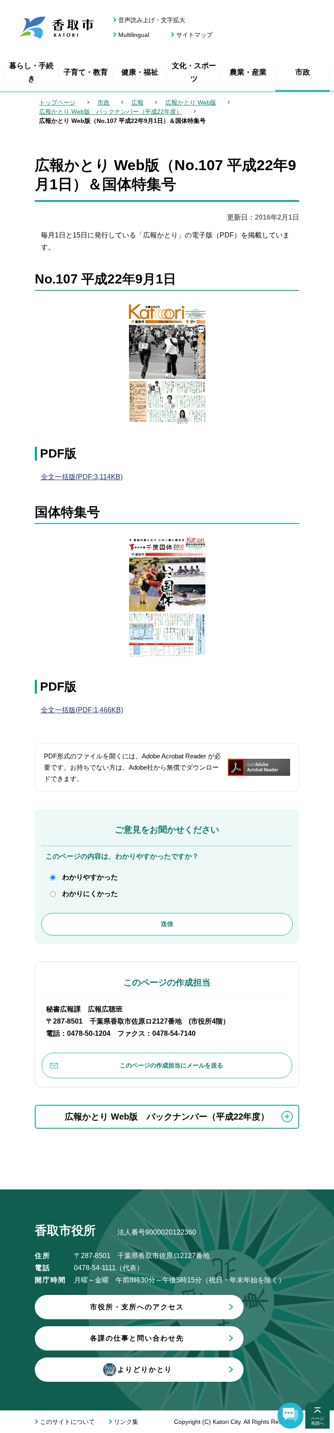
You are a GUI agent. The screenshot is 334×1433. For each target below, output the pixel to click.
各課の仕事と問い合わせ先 (137, 1338)
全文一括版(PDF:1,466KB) (82, 710)
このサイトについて (67, 1422)
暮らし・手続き (31, 72)
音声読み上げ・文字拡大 (151, 20)
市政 (302, 72)
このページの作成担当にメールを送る (171, 1065)
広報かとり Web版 (190, 102)
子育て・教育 (85, 72)
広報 (137, 102)
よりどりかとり (144, 1369)
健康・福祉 (139, 72)
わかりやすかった (90, 877)
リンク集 (126, 1422)
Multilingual (133, 35)
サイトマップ (194, 35)
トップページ (57, 102)
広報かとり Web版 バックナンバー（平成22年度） (110, 111)
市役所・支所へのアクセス (137, 1307)
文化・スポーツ (194, 72)
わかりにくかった (90, 893)
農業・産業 (248, 72)
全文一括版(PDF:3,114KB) (82, 477)
